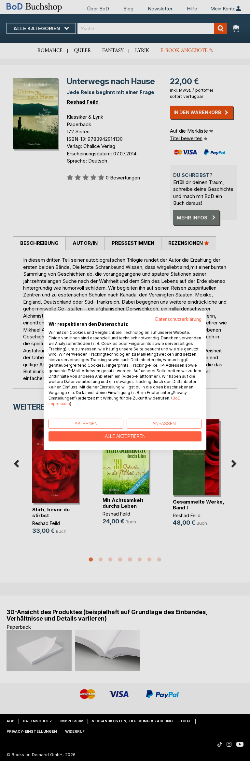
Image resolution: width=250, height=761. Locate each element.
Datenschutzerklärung (178, 318)
